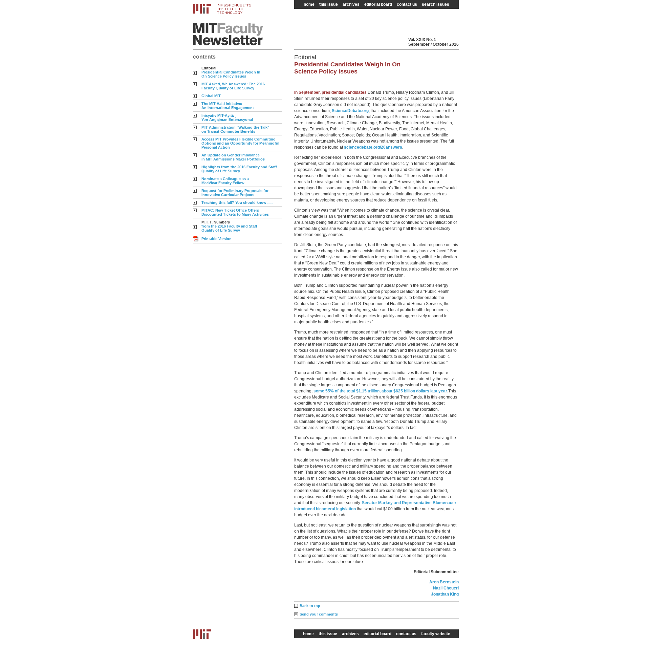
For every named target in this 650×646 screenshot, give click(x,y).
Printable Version (216, 239)
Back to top (310, 606)
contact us (407, 4)
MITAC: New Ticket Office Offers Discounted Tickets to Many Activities (235, 212)
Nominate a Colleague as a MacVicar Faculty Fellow (225, 181)
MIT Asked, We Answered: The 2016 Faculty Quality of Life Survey (233, 86)
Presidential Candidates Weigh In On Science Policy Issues (230, 74)
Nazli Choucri (446, 588)
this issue (328, 4)
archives (351, 4)
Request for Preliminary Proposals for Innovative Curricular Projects (234, 193)
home (309, 4)
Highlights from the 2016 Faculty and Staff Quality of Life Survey (239, 169)
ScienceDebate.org (350, 110)
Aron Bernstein (444, 582)
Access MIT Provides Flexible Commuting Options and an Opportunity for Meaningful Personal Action (240, 143)
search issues (435, 4)
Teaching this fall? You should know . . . (237, 202)
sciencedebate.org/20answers (373, 147)
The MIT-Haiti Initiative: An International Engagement (227, 106)
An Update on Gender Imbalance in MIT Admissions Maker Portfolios (233, 157)
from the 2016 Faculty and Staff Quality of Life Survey (229, 228)
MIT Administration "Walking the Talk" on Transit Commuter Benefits (235, 129)
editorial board (378, 4)
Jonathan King (445, 594)
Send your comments (319, 614)
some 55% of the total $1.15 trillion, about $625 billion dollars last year (380, 391)
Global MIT (211, 96)
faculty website (435, 633)
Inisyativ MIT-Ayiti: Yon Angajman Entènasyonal (227, 117)
